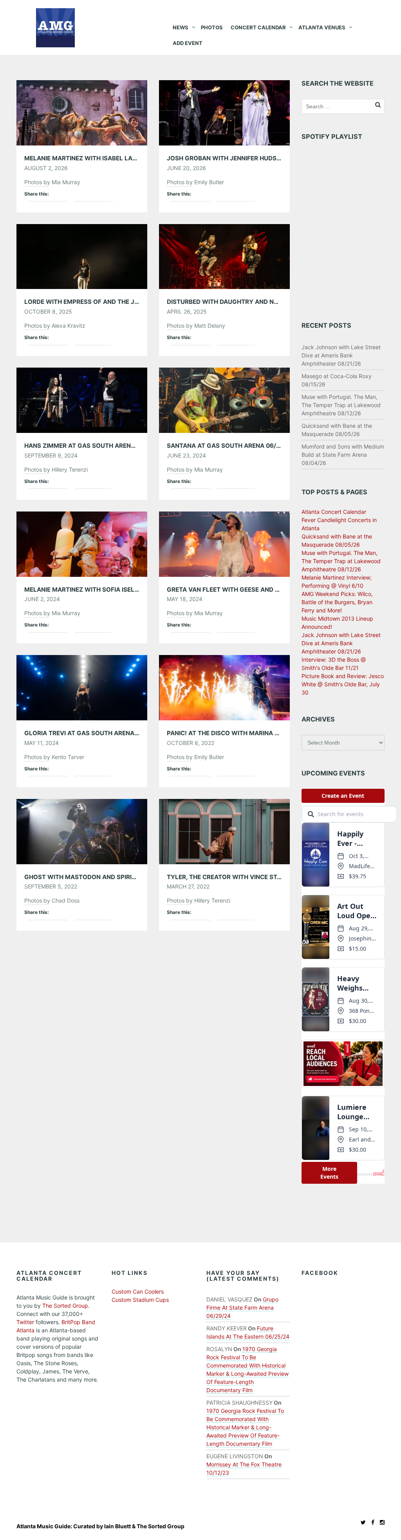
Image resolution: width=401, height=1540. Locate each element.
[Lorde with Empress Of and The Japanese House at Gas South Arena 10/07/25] (81, 256)
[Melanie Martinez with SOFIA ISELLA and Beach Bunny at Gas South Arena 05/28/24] (81, 543)
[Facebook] (370, 1522)
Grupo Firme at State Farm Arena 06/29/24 (242, 1307)
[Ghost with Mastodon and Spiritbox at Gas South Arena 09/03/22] (81, 830)
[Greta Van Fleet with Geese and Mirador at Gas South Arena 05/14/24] (224, 543)
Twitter (25, 1322)
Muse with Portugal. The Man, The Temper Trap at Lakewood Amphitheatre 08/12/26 (341, 404)
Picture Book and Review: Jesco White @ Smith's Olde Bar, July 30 (343, 684)
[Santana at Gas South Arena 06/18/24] (224, 399)
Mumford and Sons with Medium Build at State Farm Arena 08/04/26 (343, 454)
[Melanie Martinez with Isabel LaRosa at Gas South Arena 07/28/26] (81, 112)
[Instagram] (380, 1522)
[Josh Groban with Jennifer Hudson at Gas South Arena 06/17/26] (224, 112)
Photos (212, 27)
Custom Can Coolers (138, 1291)
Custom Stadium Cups (140, 1299)
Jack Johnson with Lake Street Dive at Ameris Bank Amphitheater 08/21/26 (341, 355)
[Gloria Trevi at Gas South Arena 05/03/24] (81, 687)
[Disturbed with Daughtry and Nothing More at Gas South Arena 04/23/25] (224, 256)
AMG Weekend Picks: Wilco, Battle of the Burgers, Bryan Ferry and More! (337, 602)
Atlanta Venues (321, 27)
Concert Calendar (258, 27)
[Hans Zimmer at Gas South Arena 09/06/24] (81, 399)
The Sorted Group (65, 1305)
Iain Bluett (117, 1526)
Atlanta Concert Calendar (334, 511)
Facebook (320, 1272)
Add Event (187, 43)
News (180, 27)
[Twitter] (361, 1522)
